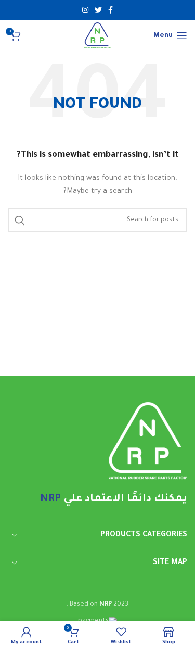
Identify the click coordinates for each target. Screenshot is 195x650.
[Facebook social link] (110, 10)
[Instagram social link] (85, 10)
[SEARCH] (20, 220)
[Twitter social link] (98, 10)
